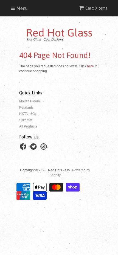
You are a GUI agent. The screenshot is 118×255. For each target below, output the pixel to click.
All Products (28, 126)
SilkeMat (25, 120)
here (90, 66)
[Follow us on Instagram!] (44, 148)
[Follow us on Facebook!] (24, 148)
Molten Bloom (29, 101)
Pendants (26, 107)
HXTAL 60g (27, 114)
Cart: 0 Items (96, 8)
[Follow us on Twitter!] (34, 148)
